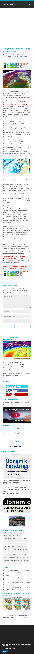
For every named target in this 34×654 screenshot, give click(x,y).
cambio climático (7, 538)
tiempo (5, 563)
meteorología (21, 552)
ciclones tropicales (19, 541)
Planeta (5, 557)
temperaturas (14, 560)
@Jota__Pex (17, 433)
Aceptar (4, 651)
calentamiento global (13, 535)
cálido (5, 543)
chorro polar (23, 538)
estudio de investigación (22, 543)
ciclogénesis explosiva (9, 541)
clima (26, 541)
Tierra (10, 563)
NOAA (14, 554)
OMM (25, 554)
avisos (15, 532)
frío (22, 546)
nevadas (6, 554)
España (13, 543)
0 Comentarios (23, 56)
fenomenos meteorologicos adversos (12, 546)
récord (24, 557)
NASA (26, 552)
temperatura (6, 560)
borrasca (6, 535)
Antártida (11, 532)
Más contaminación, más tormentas (19, 570)
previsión (19, 557)
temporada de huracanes (23, 560)
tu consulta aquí (23, 617)
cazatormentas (16, 538)
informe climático (7, 549)
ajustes (13, 648)
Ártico (20, 563)
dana (9, 543)
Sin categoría (15, 56)
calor (21, 535)
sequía (28, 557)
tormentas (15, 563)
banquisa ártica (22, 532)
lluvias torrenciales (12, 552)
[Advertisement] (17, 29)
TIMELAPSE (19, 402)
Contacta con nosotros (10, 493)
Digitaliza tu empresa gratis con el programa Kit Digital (16, 481)
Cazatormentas (9, 54)
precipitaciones (12, 557)
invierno (22, 549)
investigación (16, 549)
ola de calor (20, 554)
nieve (10, 554)
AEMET (5, 532)
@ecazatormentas (8, 433)
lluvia (26, 549)
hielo (25, 546)
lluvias (5, 552)
